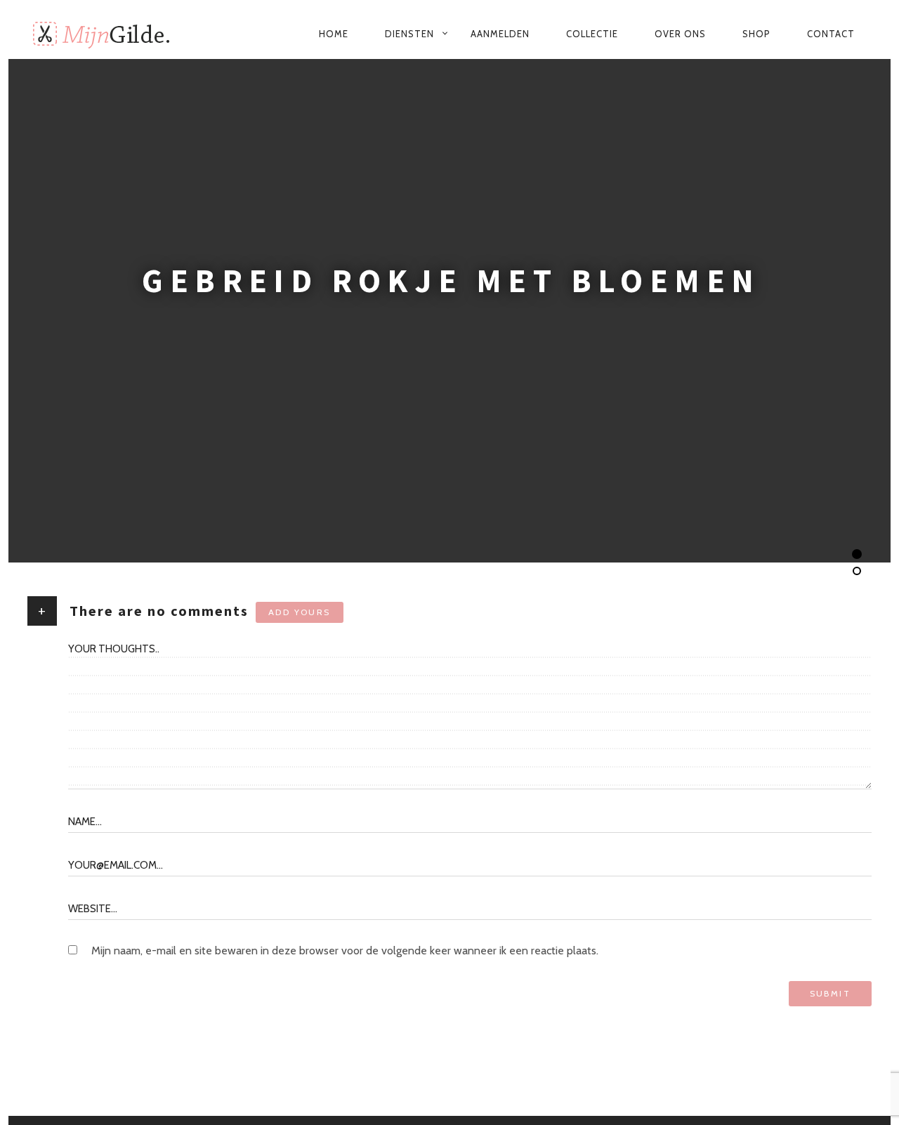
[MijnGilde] (113, 33)
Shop (756, 33)
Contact (831, 33)
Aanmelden (500, 33)
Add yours (299, 612)
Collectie (592, 33)
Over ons (680, 33)
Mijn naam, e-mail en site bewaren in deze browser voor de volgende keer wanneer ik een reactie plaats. (344, 950)
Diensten (409, 33)
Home (333, 33)
